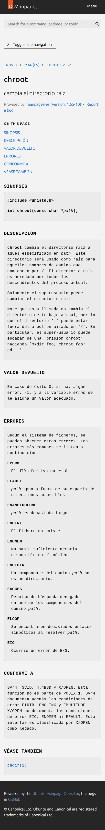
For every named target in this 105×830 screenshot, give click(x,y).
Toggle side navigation (32, 44)
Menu (92, 6)
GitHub (14, 799)
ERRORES (12, 156)
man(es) (32, 64)
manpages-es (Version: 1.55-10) (54, 104)
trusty (11, 64)
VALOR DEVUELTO (19, 148)
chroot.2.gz (59, 64)
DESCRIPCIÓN (16, 140)
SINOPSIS (12, 132)
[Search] (97, 24)
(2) (17, 765)
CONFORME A (16, 164)
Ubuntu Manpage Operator (55, 793)
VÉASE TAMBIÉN (18, 171)
